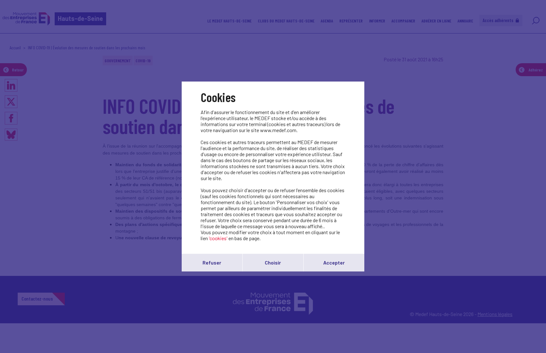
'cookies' (218, 238)
